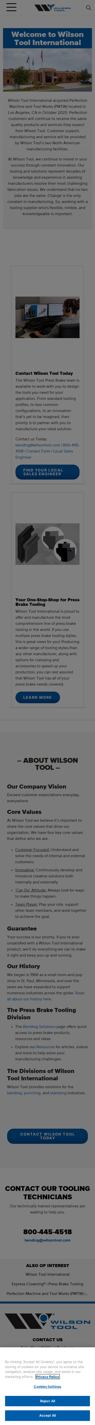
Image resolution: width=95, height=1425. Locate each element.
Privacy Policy (47, 1377)
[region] (47, 1386)
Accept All (47, 1415)
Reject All (47, 1401)
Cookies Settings (47, 1387)
